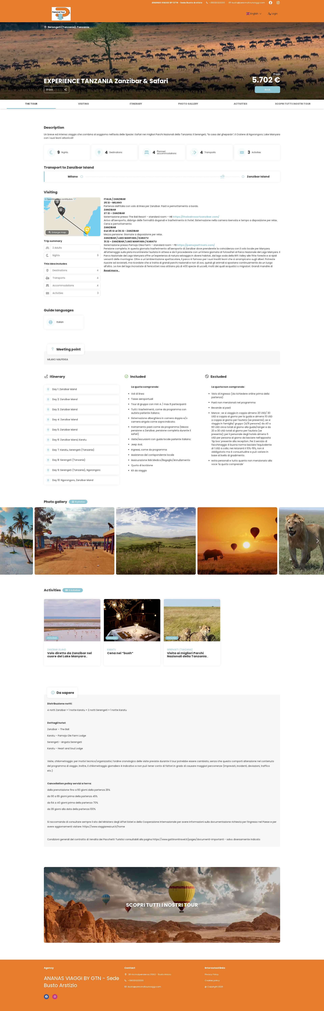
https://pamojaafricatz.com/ (196, 245)
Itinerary (136, 103)
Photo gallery (188, 103)
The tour (31, 103)
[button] (3, 104)
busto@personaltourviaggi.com (248, 2)
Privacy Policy (212, 974)
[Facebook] (270, 2)
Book (267, 89)
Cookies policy (212, 980)
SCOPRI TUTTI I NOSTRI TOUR (292, 103)
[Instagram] (278, 2)
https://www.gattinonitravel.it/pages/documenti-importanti (188, 839)
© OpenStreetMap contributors (59, 199)
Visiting (83, 103)
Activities (240, 103)
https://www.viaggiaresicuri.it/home (104, 826)
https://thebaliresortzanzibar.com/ (196, 216)
